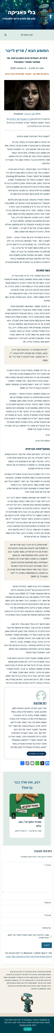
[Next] (14, 816)
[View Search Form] (5, 34)
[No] (50, 1024)
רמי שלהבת (34, 68)
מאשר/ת (28, 1029)
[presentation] (27, 805)
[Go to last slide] (40, 816)
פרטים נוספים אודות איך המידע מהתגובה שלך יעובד (29, 956)
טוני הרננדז (29, 113)
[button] (50, 16)
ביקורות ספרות (41, 74)
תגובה (47, 865)
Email (47, 915)
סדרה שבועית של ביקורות (20, 119)
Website (46, 928)
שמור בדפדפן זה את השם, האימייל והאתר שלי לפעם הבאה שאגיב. (28, 936)
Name (47, 902)
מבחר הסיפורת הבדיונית (18, 74)
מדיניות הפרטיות (25, 1025)
